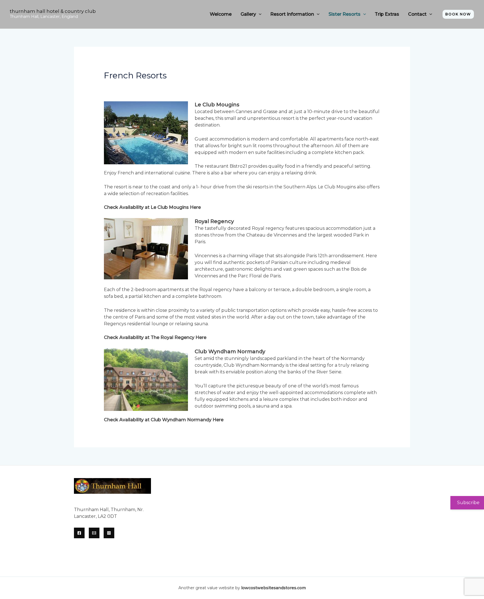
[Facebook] (79, 533)
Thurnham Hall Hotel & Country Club (53, 11)
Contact (417, 14)
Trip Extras (387, 14)
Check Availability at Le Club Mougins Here (152, 207)
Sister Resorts (344, 14)
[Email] (94, 533)
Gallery (248, 14)
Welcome (221, 14)
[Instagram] (109, 533)
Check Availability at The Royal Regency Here (155, 337)
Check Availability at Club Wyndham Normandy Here (164, 419)
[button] (259, 14)
